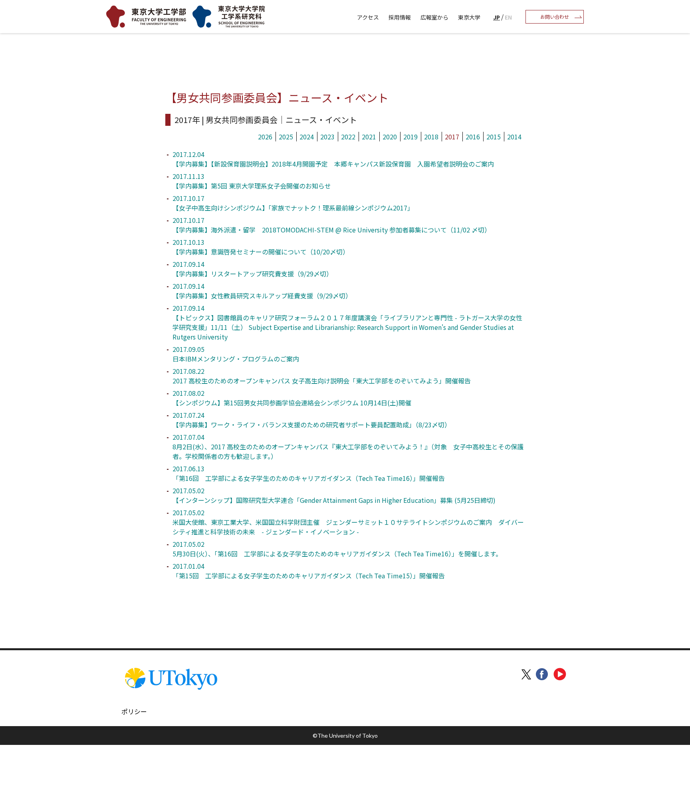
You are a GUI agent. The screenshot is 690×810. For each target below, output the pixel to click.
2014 (514, 136)
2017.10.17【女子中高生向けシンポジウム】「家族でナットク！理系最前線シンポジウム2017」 (293, 202)
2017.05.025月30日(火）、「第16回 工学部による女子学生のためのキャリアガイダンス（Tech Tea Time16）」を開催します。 (337, 548)
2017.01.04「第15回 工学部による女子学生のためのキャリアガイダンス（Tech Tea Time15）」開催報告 (308, 570)
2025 (286, 136)
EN (508, 17)
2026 (265, 136)
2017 (452, 136)
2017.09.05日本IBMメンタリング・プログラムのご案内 (235, 353)
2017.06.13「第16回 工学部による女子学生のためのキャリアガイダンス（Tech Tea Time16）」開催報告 (308, 473)
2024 (306, 136)
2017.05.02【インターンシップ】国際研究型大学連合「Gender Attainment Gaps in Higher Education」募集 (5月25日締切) (334, 495)
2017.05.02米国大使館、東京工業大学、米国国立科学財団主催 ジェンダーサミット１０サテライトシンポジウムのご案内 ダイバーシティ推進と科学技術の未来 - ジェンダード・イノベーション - (348, 522)
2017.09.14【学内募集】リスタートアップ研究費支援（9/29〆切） (252, 268)
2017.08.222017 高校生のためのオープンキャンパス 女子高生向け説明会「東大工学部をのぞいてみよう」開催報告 (321, 375)
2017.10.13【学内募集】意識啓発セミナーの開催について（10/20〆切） (260, 246)
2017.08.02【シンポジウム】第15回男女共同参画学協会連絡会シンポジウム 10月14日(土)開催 (291, 397)
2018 (431, 136)
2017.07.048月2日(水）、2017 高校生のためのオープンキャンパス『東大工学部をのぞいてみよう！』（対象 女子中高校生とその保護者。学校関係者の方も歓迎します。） (347, 446)
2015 (493, 136)
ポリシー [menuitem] (134, 711)
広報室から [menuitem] (434, 17)
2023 (327, 136)
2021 (369, 136)
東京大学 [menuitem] (469, 17)
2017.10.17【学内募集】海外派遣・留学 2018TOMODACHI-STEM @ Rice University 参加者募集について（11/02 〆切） (331, 224)
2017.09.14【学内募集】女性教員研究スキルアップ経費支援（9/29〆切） (262, 290)
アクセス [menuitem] (368, 17)
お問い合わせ (554, 16)
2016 (473, 136)
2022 (348, 136)
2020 (390, 136)
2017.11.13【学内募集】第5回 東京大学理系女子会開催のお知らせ (251, 181)
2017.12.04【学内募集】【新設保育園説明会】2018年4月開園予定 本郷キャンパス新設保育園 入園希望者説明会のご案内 (333, 159)
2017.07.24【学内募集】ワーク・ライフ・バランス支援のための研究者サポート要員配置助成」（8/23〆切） (311, 419)
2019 (410, 136)
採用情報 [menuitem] (400, 17)
